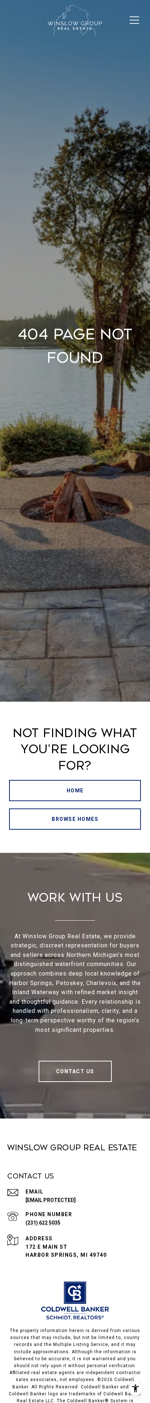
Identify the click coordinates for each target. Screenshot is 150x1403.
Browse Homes (75, 819)
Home (75, 790)
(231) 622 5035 (42, 1223)
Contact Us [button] (75, 1071)
